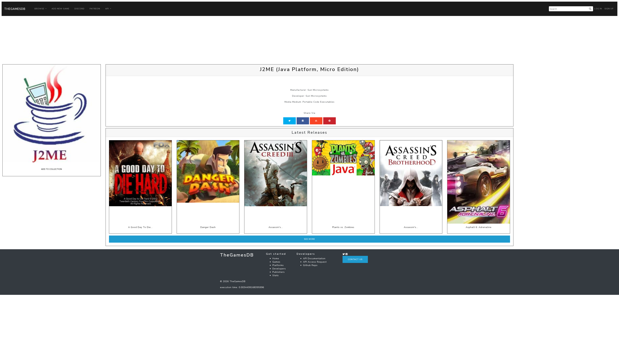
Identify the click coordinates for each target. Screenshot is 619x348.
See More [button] (309, 239)
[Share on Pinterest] (329, 120)
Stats (275, 275)
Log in (598, 8)
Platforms (278, 265)
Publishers (278, 272)
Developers (279, 268)
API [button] (107, 8)
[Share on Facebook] (303, 120)
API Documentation (314, 258)
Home (275, 258)
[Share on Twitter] (289, 120)
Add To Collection (51, 169)
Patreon (95, 8)
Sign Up (609, 8)
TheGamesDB (14, 9)
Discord (79, 8)
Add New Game (60, 8)
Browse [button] (39, 8)
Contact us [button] (355, 259)
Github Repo (310, 265)
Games (276, 261)
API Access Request (315, 261)
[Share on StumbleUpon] (316, 120)
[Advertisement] (309, 40)
